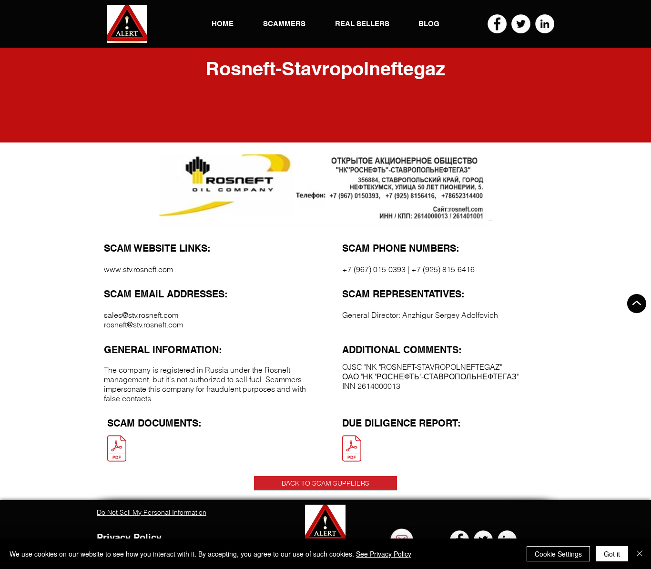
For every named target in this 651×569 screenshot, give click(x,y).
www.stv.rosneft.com (138, 269)
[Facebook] (497, 23)
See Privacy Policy (383, 554)
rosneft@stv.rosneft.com (143, 324)
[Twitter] (520, 23)
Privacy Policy (129, 537)
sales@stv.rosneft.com (141, 315)
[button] (127, 24)
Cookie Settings (558, 554)
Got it (612, 554)
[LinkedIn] (544, 23)
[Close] (639, 553)
